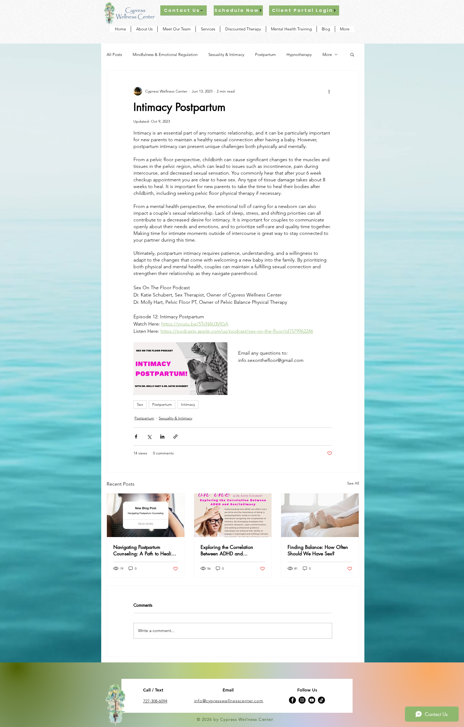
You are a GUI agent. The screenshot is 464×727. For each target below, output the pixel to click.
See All (353, 483)
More (327, 54)
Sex (140, 404)
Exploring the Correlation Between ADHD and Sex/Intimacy (227, 550)
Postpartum (265, 54)
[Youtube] (311, 700)
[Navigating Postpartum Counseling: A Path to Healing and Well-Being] (145, 515)
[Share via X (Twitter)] (149, 436)
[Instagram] (302, 700)
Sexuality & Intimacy (226, 54)
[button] (352, 54)
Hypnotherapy (299, 54)
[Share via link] (175, 436)
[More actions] (329, 91)
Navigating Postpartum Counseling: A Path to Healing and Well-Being (145, 550)
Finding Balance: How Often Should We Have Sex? (318, 550)
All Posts (114, 54)
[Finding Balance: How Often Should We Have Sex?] (320, 515)
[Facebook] (292, 700)
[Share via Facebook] (136, 436)
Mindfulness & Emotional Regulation (165, 54)
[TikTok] (321, 700)
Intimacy (188, 404)
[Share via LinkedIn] (162, 436)
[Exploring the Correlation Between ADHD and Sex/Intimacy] (233, 515)
